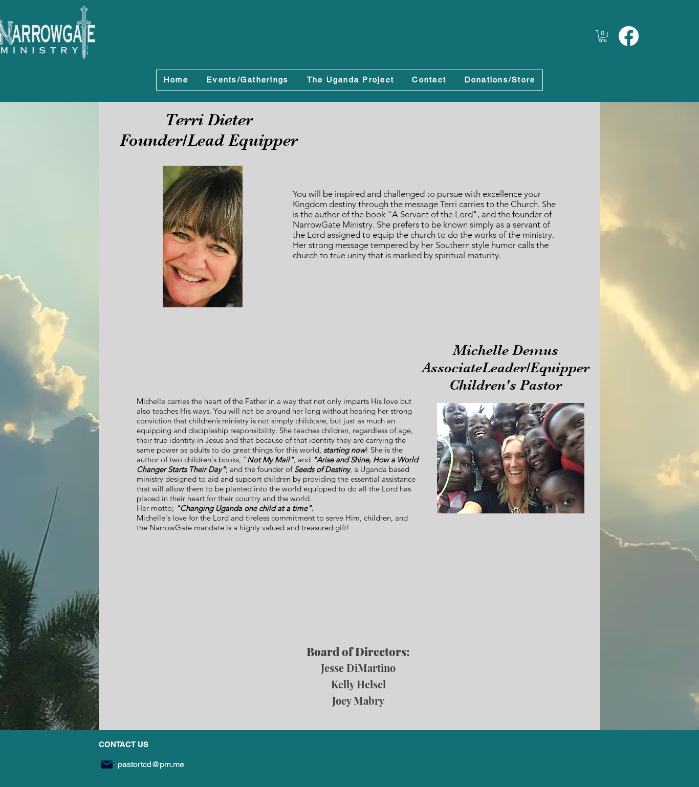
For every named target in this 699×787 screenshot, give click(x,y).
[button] (603, 36)
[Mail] (107, 764)
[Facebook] (629, 36)
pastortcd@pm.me (151, 764)
